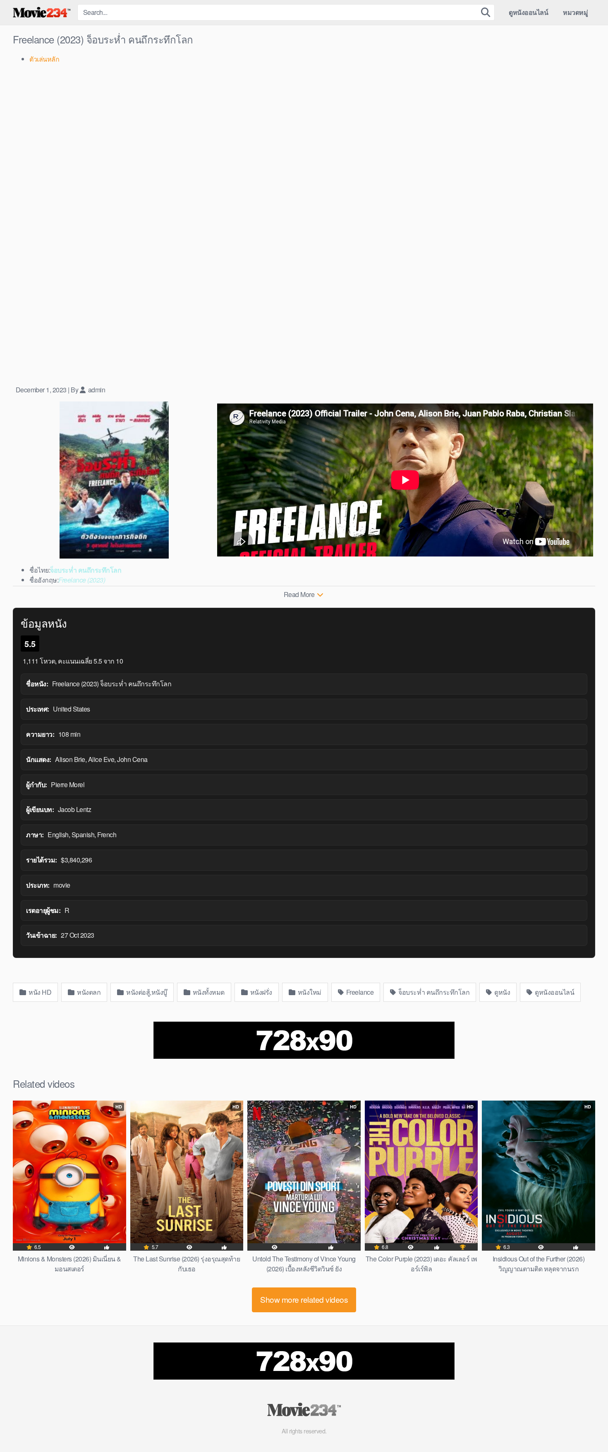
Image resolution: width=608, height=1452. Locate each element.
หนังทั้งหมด (208, 992)
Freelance (359, 992)
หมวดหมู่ (575, 12)
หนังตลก (88, 992)
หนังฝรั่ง (260, 992)
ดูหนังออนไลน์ (528, 12)
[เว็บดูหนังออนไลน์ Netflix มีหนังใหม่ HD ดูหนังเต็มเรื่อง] (42, 12)
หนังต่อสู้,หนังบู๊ (146, 992)
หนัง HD (39, 992)
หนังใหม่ (308, 992)
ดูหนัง (501, 992)
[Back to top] (585, 1425)
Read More (300, 594)
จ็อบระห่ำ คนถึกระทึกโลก (433, 992)
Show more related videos (304, 1299)
